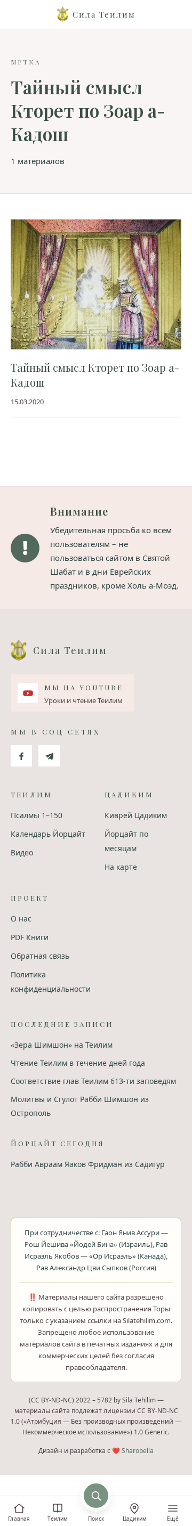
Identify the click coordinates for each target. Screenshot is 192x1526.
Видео (22, 852)
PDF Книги (30, 937)
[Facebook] (21, 755)
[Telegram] (49, 755)
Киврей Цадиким (136, 815)
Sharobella (138, 1450)
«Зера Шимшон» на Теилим (62, 1045)
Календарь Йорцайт (48, 834)
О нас (21, 918)
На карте (121, 867)
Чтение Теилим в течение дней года (78, 1063)
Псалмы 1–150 (36, 815)
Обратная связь (40, 956)
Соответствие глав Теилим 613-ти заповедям (93, 1081)
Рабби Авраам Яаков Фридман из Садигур (88, 1164)
